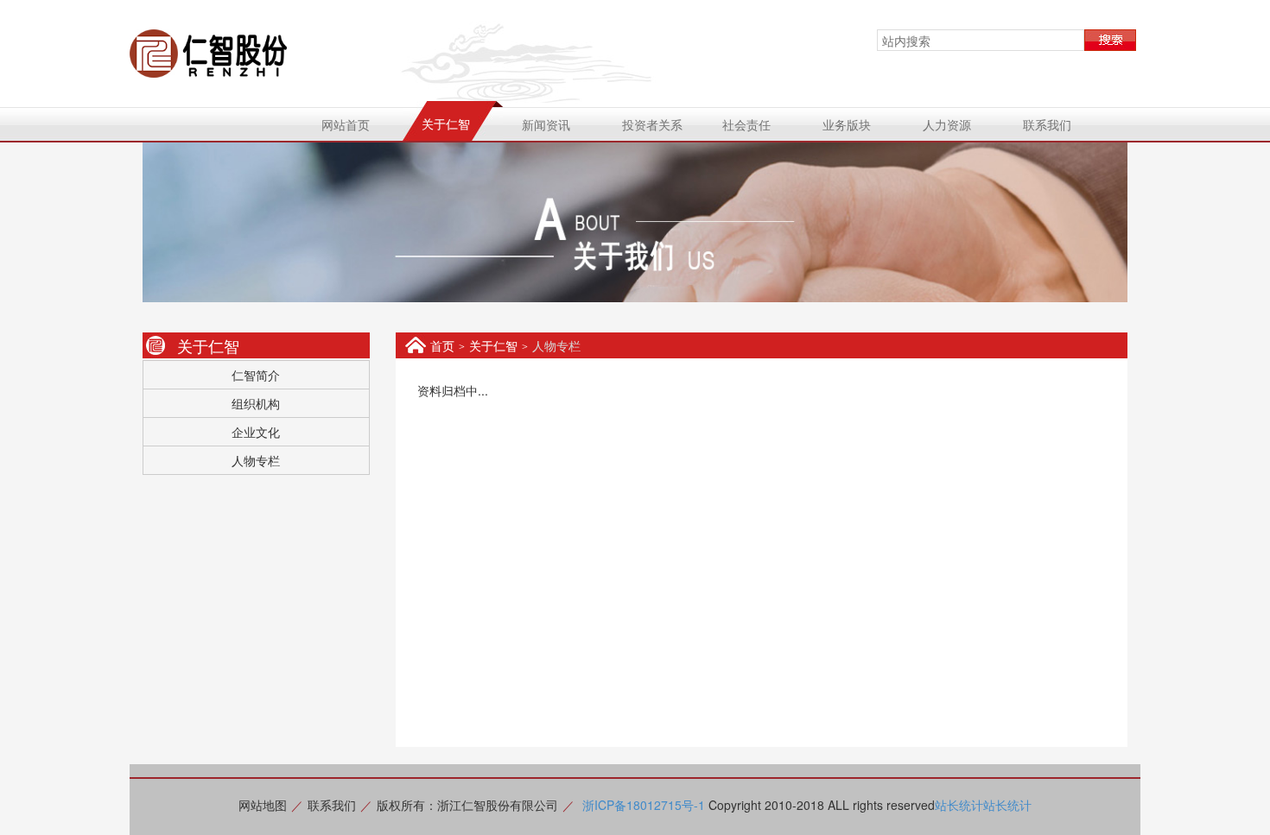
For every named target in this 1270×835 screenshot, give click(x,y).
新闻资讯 (546, 124)
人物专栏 (256, 460)
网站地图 (262, 804)
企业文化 (256, 431)
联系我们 (1047, 124)
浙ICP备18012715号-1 (643, 804)
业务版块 (846, 124)
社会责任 (746, 124)
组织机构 (256, 403)
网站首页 (345, 124)
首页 (442, 345)
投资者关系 (652, 124)
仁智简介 (256, 374)
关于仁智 (446, 123)
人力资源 (947, 124)
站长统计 (959, 804)
